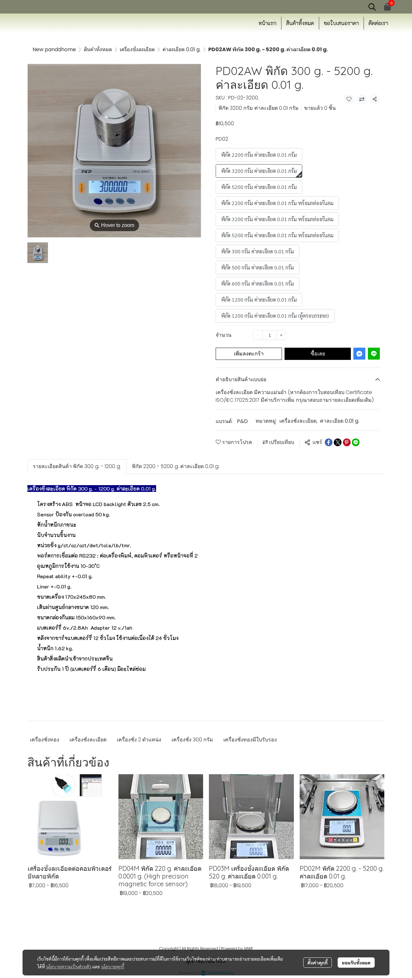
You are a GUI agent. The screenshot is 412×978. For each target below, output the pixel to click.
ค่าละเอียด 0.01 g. (182, 49)
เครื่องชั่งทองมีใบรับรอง (250, 739)
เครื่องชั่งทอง (44, 739)
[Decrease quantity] (257, 335)
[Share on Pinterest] (347, 442)
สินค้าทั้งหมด (98, 49)
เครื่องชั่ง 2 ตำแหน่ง (139, 739)
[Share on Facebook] (328, 442)
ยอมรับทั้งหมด (356, 962)
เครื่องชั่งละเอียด (137, 49)
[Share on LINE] (356, 442)
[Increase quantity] (281, 335)
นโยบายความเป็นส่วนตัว (68, 966)
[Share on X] (338, 442)
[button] (372, 6)
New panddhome (54, 49)
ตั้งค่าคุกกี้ (317, 962)
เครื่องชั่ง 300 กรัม (192, 739)
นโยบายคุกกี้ (112, 966)
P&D (242, 421)
